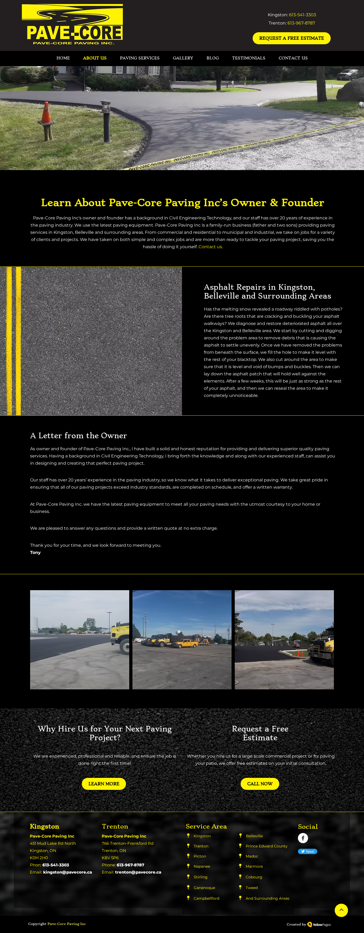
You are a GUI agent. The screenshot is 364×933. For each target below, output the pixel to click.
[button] (79, 639)
